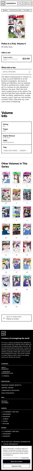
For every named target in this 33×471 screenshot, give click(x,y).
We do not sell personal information (15, 441)
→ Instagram (6, 414)
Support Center (7, 387)
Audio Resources (7, 393)
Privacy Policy (25, 457)
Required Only (16, 466)
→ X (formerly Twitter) (10, 412)
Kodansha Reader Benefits (11, 385)
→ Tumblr (4, 419)
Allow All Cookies (16, 461)
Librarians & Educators (10, 390)
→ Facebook (5, 416)
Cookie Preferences (10, 444)
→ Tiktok (4, 421)
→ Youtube (5, 423)
